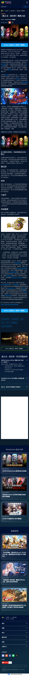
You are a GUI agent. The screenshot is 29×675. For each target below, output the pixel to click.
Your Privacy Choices (16, 674)
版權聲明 (8, 669)
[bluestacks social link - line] (13, 655)
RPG (22, 319)
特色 (3, 632)
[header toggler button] (27, 2)
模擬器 (4, 64)
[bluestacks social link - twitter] (16, 655)
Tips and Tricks (5, 319)
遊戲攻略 (13, 10)
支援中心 (4, 646)
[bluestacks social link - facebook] (10, 655)
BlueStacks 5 (10, 288)
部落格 (6, 10)
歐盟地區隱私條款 (14, 669)
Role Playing (15, 319)
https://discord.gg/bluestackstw (9, 304)
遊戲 (3, 628)
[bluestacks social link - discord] (3, 655)
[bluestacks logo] (6, 2)
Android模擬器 (12, 272)
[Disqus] (14, 417)
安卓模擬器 (16, 284)
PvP (8, 322)
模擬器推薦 (25, 82)
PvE (3, 322)
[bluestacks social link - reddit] (6, 655)
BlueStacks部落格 (22, 268)
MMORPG (14, 322)
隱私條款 (4, 669)
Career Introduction (6, 326)
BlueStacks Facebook (17, 277)
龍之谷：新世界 (21, 10)
